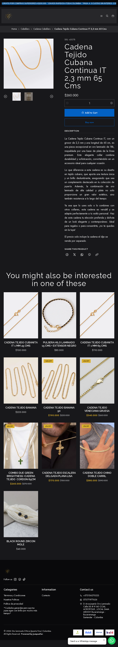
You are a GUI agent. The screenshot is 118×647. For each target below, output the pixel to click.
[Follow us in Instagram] (15, 579)
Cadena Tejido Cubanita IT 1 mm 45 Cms (21, 344)
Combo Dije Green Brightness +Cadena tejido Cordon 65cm (20, 476)
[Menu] (101, 16)
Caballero (25, 29)
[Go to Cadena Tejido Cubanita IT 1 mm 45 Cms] (21, 315)
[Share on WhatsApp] (82, 255)
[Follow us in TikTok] (24, 579)
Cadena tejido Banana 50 (59, 409)
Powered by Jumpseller (32, 633)
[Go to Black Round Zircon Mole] (21, 514)
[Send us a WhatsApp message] (112, 641)
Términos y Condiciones (14, 595)
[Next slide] (51, 96)
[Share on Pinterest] (89, 255)
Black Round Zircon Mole (21, 543)
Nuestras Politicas (11, 599)
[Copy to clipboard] (96, 255)
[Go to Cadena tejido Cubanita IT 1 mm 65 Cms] (97, 315)
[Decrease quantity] (67, 103)
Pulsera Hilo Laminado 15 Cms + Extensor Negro (59, 344)
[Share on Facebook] (67, 255)
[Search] (107, 16)
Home (14, 29)
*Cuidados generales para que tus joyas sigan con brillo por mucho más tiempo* (20, 610)
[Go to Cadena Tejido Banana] (21, 380)
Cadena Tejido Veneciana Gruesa (97, 409)
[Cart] (113, 16)
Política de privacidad (13, 603)
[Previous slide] (6, 96)
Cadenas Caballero (41, 29)
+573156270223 (91, 595)
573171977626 (90, 599)
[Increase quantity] (111, 103)
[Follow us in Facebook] (19, 579)
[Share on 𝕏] (74, 255)
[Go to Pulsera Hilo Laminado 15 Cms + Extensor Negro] (59, 315)
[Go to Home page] (8, 16)
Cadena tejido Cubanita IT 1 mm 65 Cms (97, 344)
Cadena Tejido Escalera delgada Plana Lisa (59, 474)
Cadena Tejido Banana (20, 407)
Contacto (46, 595)
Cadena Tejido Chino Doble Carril (97, 474)
